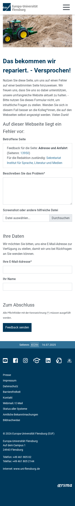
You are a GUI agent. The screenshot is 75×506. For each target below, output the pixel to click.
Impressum (9, 380)
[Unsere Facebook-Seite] (15, 361)
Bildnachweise (11, 420)
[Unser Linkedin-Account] (48, 361)
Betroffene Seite (14, 139)
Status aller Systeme (15, 408)
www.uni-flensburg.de (26, 468)
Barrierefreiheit (12, 391)
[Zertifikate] (59, 361)
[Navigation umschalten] (66, 7)
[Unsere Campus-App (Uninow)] (36, 361)
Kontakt (7, 397)
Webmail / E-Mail (13, 403)
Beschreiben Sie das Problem (24, 173)
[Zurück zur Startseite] (20, 7)
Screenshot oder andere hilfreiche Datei (30, 210)
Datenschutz (10, 386)
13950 (24, 153)
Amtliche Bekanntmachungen (20, 414)
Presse (7, 374)
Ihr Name (9, 279)
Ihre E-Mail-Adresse (17, 261)
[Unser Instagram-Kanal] (25, 361)
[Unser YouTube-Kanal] (5, 361)
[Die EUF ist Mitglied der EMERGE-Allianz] (69, 361)
